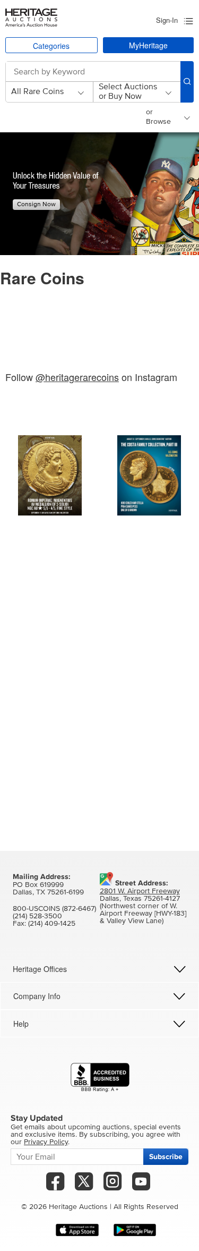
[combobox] (88, 72)
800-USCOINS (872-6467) (54, 908)
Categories (51, 45)
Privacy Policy (46, 1142)
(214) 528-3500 (37, 916)
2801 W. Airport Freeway (140, 891)
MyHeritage (148, 45)
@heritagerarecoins (77, 377)
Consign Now (36, 204)
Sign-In (167, 20)
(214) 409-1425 (51, 923)
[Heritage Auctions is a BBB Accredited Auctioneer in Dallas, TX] (99, 1077)
